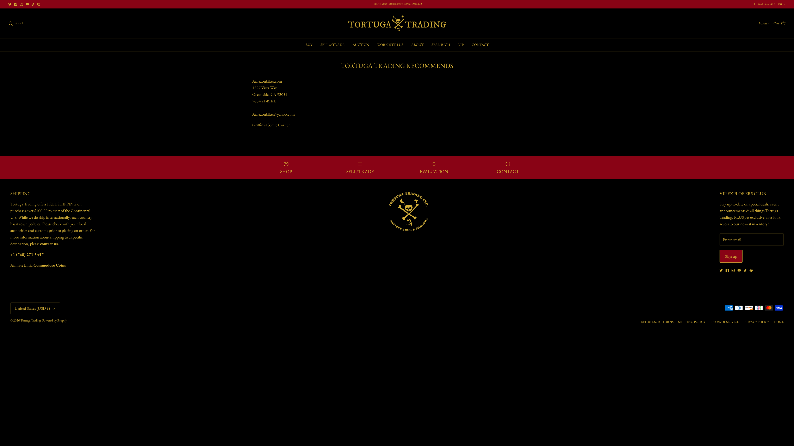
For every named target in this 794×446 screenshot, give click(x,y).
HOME (779, 322)
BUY (309, 44)
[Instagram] (21, 4)
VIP (461, 44)
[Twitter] (9, 4)
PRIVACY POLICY (756, 322)
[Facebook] (15, 4)
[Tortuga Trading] (397, 23)
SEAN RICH (441, 44)
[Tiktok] (33, 4)
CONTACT (480, 44)
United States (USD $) (768, 4)
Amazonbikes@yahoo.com (273, 114)
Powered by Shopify (54, 320)
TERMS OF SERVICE (724, 322)
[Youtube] (27, 4)
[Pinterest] (38, 4)
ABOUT (417, 44)
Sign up (731, 256)
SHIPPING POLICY (691, 322)
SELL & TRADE (332, 44)
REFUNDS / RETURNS (657, 322)
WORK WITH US (390, 44)
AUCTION (361, 44)
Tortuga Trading (30, 320)
